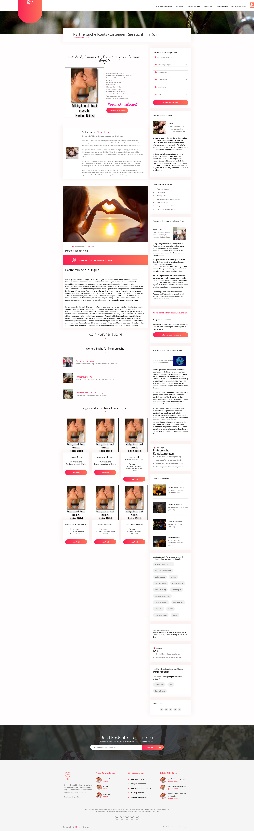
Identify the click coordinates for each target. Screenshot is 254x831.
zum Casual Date (162, 202)
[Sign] (249, 2)
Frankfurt (169, 635)
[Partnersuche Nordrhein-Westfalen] (68, 378)
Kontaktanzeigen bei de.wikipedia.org (169, 463)
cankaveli (106, 779)
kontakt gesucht (177, 583)
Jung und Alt (158, 229)
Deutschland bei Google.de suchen (168, 657)
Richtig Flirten (161, 196)
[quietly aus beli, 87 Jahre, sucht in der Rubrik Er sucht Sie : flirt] (163, 780)
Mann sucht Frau (161, 615)
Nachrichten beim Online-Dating (168, 199)
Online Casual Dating (238, 6)
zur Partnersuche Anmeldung (171, 335)
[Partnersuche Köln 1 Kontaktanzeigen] (29, 3)
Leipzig (163, 635)
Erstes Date (160, 192)
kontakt (173, 577)
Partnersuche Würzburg (140, 779)
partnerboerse (160, 577)
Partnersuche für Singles (141, 788)
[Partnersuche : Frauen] (159, 127)
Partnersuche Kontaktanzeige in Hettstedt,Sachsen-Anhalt (134, 467)
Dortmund (156, 635)
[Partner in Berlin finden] (159, 490)
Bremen (134, 524)
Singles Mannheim (138, 784)
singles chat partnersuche (163, 564)
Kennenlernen (178, 602)
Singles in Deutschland (164, 6)
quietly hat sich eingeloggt (176, 779)
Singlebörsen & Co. (194, 6)
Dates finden (208, 6)
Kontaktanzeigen (222, 6)
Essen (155, 637)
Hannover (178, 632)
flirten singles (176, 590)
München (167, 632)
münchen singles (160, 583)
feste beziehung (160, 590)
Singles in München (175, 504)
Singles (175, 615)
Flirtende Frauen (162, 189)
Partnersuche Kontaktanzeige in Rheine (105, 463)
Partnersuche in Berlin (176, 487)
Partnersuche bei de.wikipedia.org (168, 457)
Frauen (170, 124)
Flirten (170, 609)
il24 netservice (84, 827)
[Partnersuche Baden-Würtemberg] (68, 394)
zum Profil (76, 472)
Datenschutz (176, 827)
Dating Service (160, 691)
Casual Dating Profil (139, 797)
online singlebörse (161, 602)
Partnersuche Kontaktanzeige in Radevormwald (76, 531)
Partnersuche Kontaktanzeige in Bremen (134, 531)
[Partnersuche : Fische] (179, 361)
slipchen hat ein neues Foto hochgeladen (177, 795)
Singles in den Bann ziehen (165, 206)
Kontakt (166, 827)
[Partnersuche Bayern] (68, 362)
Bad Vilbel (105, 524)
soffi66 (105, 786)
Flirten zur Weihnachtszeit (166, 209)
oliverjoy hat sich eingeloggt (177, 786)
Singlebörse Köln (174, 537)
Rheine (105, 457)
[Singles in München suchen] (159, 507)
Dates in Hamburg (175, 521)
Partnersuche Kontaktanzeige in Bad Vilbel (105, 531)
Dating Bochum (137, 793)
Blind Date (158, 609)
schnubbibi (107, 794)
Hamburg (160, 632)
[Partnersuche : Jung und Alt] (179, 233)
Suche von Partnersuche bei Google (169, 460)
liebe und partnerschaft (163, 570)
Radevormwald (76, 524)
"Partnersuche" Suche (170, 103)
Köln (92, 247)
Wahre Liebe (159, 684)
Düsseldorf (183, 635)
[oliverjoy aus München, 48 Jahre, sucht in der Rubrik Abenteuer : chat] (163, 787)
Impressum (187, 827)
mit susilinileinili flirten (117, 110)
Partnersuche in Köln (76, 250)
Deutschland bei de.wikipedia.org (168, 654)
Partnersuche (179, 6)
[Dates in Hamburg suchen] (159, 524)
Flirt (170, 684)
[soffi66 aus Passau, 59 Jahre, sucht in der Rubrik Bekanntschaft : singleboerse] (99, 787)
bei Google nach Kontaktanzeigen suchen (170, 467)
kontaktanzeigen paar (162, 596)
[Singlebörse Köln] (159, 541)
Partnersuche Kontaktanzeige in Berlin (76, 463)
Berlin (76, 457)
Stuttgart (175, 635)
